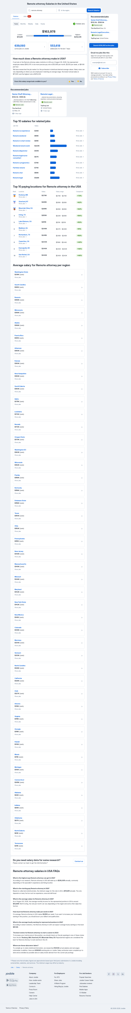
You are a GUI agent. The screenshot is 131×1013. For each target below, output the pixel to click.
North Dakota (20, 831)
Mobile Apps (83, 989)
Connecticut (19, 780)
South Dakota (20, 386)
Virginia (17, 716)
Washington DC (20, 450)
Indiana (17, 805)
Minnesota (19, 310)
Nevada (17, 424)
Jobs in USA (33, 999)
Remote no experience (21, 131)
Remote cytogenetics (21, 163)
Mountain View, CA (26, 208)
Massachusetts (20, 564)
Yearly (16, 24)
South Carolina (20, 285)
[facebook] (109, 974)
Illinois (17, 754)
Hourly (43, 24)
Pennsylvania (20, 539)
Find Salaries (83, 986)
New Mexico (19, 615)
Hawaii (17, 742)
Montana (18, 640)
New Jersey (19, 551)
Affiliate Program (60, 983)
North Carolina (20, 666)
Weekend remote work (21, 146)
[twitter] (118, 974)
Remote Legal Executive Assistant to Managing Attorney (50, 94)
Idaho (17, 399)
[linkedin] (123, 974)
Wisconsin (18, 462)
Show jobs (79, 131)
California (18, 678)
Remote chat (18, 173)
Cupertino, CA (24, 241)
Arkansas (18, 348)
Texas (17, 513)
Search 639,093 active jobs (103, 45)
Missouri (18, 577)
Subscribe (105, 68)
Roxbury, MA (23, 195)
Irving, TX (22, 215)
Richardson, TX (24, 235)
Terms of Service (99, 79)
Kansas (17, 361)
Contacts (32, 986)
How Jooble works (35, 980)
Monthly (23, 24)
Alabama (18, 793)
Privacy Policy (112, 77)
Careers (31, 993)
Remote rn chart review (21, 141)
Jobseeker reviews (85, 983)
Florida (17, 475)
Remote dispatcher (20, 151)
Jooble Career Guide (86, 980)
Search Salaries (94, 10)
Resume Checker (85, 996)
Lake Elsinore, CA (25, 221)
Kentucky (18, 488)
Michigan (18, 767)
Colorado (18, 627)
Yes (71, 81)
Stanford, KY (23, 201)
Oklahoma (18, 818)
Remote (18, 297)
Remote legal (18, 178)
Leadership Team (34, 983)
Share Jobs (58, 980)
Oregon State (20, 437)
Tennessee (19, 843)
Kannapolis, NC (24, 248)
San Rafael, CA (24, 255)
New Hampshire (20, 374)
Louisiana (18, 412)
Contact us (79, 861)
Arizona (17, 704)
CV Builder (82, 993)
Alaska (17, 323)
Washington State (21, 272)
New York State (20, 602)
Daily (36, 24)
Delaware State (20, 500)
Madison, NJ (23, 228)
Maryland (18, 589)
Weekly (30, 24)
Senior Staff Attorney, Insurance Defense (21, 94)
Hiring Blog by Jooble (61, 986)
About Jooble (33, 977)
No (79, 81)
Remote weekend (19, 136)
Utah (16, 691)
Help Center (33, 996)
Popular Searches (85, 977)
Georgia (18, 729)
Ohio (16, 526)
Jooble (123, 1008)
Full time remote (19, 168)
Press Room (33, 989)
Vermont (18, 653)
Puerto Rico (19, 335)
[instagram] (113, 974)
